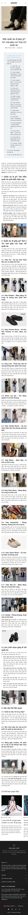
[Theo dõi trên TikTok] (19, 909)
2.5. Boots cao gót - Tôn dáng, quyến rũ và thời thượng (16, 98)
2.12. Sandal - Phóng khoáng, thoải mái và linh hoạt (16, 145)
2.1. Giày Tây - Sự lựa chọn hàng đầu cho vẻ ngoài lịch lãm (16, 67)
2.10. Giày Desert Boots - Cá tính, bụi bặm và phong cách (16, 132)
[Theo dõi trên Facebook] (8, 909)
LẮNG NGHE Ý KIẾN (14, 848)
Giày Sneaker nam (6, 302)
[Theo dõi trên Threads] (15, 909)
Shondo (15, 776)
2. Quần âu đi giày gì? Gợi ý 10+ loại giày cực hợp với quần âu (14, 61)
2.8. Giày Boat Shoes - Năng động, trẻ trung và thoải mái (16, 118)
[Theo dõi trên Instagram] (12, 909)
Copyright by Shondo (16, 912)
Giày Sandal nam (6, 619)
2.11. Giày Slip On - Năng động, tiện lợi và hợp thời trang (16, 138)
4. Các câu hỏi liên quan (13, 154)
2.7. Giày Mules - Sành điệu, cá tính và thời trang (16, 112)
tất (8, 749)
